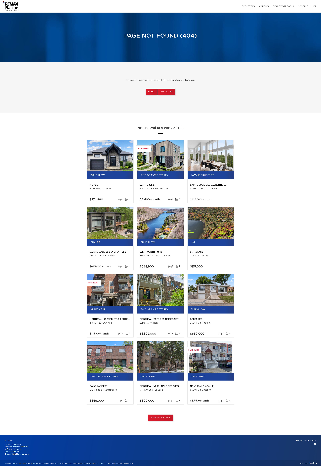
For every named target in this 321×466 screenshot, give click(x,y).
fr (314, 6)
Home (151, 92)
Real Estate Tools (283, 6)
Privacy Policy (98, 463)
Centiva (313, 463)
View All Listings (160, 418)
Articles (264, 6)
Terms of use (110, 463)
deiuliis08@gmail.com (19, 454)
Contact (303, 6)
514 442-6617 (14, 451)
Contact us (166, 92)
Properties (248, 6)
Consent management (125, 463)
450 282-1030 (15, 449)
